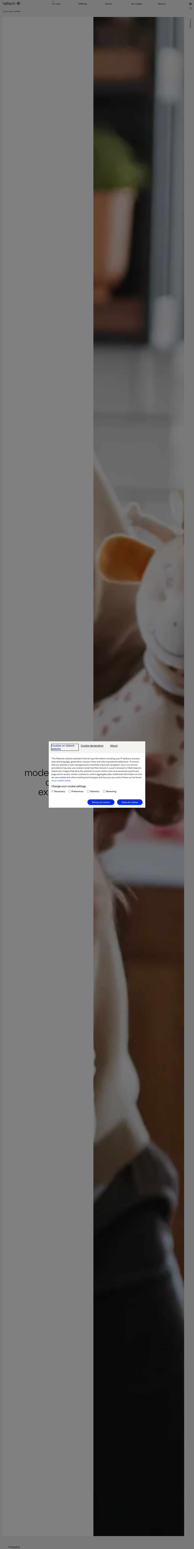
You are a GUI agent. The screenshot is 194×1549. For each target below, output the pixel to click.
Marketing (111, 791)
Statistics (94, 791)
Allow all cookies (130, 802)
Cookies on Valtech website (63, 747)
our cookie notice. (62, 780)
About (114, 745)
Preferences (78, 791)
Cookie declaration (92, 745)
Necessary (59, 791)
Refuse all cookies (101, 802)
